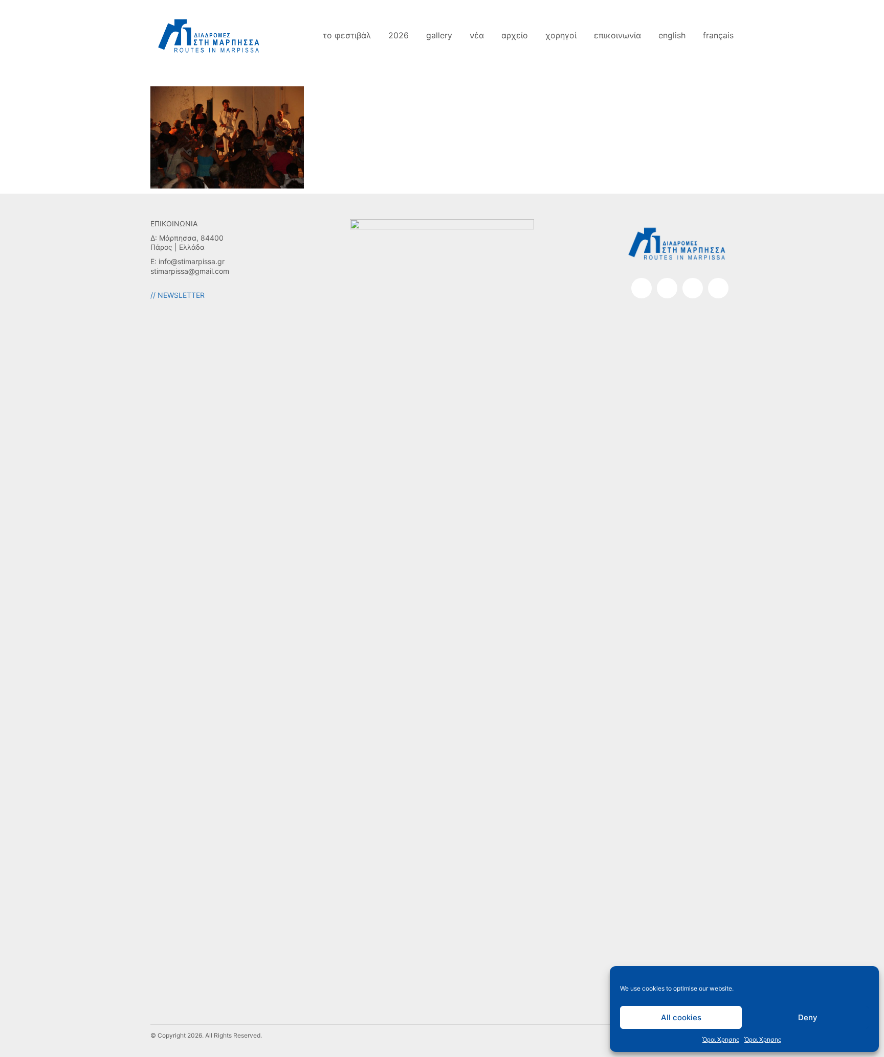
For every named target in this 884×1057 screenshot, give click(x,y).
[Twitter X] (718, 288)
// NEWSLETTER (177, 295)
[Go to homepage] (209, 35)
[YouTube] (692, 288)
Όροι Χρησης (720, 1039)
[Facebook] (641, 288)
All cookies (681, 1017)
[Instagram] (667, 288)
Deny (807, 1017)
